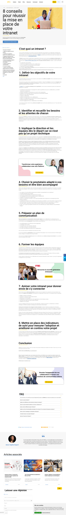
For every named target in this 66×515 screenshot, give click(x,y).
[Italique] (6, 500)
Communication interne (28, 427)
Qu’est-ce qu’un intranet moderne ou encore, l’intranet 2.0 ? (31, 404)
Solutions (14, 2)
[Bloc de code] (14, 500)
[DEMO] (65, 12)
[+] (18, 500)
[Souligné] (7, 500)
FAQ (3, 76)
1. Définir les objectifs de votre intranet (8, 52)
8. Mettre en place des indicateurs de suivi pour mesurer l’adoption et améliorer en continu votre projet (9, 72)
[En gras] (4, 500)
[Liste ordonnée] (10, 500)
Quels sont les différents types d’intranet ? (28, 406)
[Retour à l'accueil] (9, 2)
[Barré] (9, 500)
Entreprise (41, 2)
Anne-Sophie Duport (12, 445)
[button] (39, 173)
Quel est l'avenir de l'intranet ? (25, 416)
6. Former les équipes (6, 66)
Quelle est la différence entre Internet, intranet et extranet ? (31, 402)
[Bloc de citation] (13, 500)
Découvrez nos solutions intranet (10, 41)
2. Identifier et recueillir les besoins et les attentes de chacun (9, 54)
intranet (22, 427)
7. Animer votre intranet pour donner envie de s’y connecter (8, 68)
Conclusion (5, 74)
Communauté (35, 2)
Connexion (6, 494)
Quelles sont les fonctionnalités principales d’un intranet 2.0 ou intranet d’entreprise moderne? (37, 409)
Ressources (29, 2)
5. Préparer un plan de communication (7, 64)
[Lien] (15, 500)
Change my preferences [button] (46, 512)
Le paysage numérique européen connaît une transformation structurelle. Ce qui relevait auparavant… (32, 480)
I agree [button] (36, 512)
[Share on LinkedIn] (65, 260)
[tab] (40, 395)
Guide (26, 484)
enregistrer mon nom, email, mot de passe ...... (11, 510)
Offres (24, 2)
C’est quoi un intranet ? (7, 49)
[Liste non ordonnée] (11, 500)
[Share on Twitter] (65, 257)
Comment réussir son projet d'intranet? (27, 413)
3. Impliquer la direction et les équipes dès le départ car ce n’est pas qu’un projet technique (9, 57)
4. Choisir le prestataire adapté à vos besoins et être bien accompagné (8, 61)
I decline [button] (39, 512)
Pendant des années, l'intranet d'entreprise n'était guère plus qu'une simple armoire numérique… (13, 480)
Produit (19, 2)
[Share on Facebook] (65, 255)
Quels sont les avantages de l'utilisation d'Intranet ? (29, 411)
